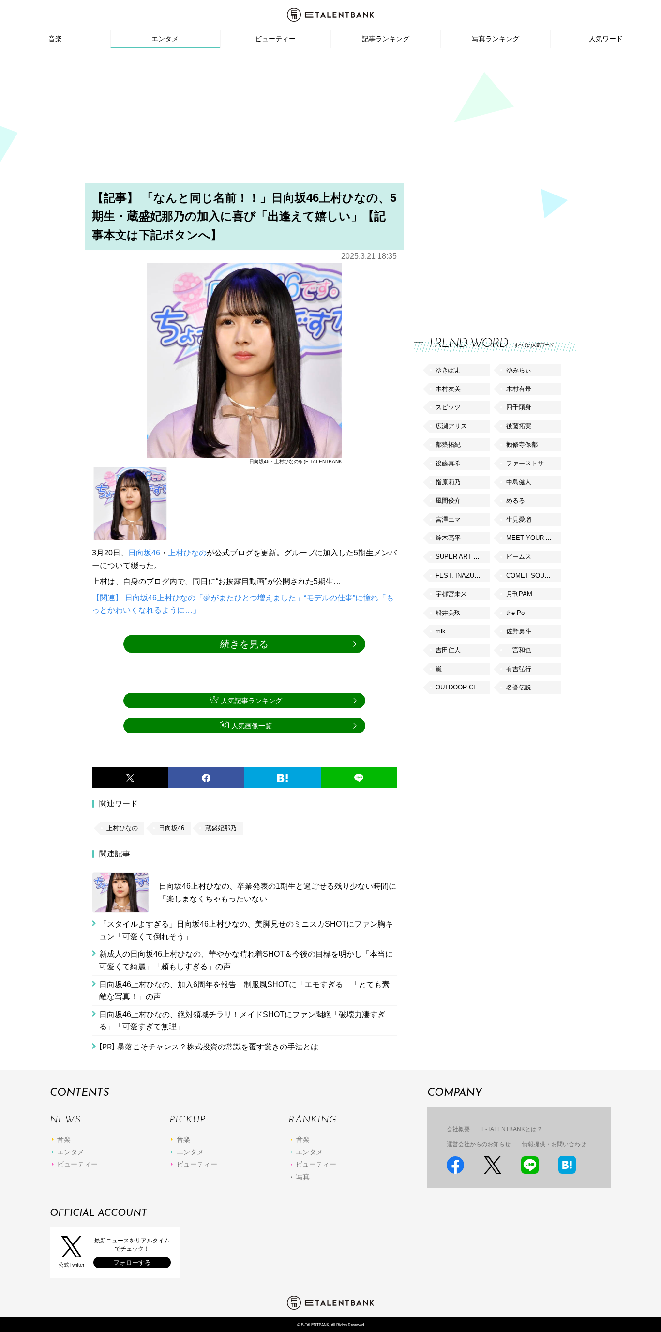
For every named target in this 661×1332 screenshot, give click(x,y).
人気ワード (606, 39)
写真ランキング (495, 39)
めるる (515, 500)
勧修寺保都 (522, 444)
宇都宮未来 (451, 594)
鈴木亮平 (448, 537)
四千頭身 (518, 407)
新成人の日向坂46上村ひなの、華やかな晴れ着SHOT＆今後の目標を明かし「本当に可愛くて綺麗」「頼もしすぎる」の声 (246, 960)
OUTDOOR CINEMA (463, 687)
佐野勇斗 (518, 631)
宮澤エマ (448, 519)
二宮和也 (518, 650)
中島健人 (518, 482)
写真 (303, 1177)
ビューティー (275, 39)
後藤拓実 (518, 426)
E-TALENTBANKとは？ (511, 1129)
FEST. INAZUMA (460, 575)
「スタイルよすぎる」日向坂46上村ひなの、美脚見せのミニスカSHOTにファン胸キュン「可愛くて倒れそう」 (246, 930)
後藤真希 (448, 463)
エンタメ (165, 39)
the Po (515, 612)
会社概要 (458, 1129)
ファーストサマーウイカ (533, 463)
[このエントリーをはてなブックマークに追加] (282, 777)
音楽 (55, 39)
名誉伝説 (518, 687)
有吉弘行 (518, 669)
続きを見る (244, 644)
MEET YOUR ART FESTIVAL (533, 537)
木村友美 (448, 388)
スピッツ (448, 407)
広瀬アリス (451, 426)
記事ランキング (385, 39)
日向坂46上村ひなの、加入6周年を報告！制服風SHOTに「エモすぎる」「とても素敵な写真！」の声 (244, 990)
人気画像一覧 (251, 726)
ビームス (518, 556)
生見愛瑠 (518, 519)
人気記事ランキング (251, 700)
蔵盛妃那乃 (221, 828)
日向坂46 (144, 553)
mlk (441, 631)
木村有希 (518, 388)
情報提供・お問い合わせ (554, 1144)
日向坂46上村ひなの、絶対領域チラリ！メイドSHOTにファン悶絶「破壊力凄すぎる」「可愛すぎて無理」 (242, 1020)
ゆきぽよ (448, 370)
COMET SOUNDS (531, 575)
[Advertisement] (330, 118)
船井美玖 (448, 612)
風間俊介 (448, 500)
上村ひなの (187, 553)
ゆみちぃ (518, 370)
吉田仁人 (448, 650)
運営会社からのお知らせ (479, 1144)
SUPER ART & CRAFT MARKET (463, 556)
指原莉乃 (448, 482)
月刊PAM (519, 594)
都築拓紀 (448, 444)
